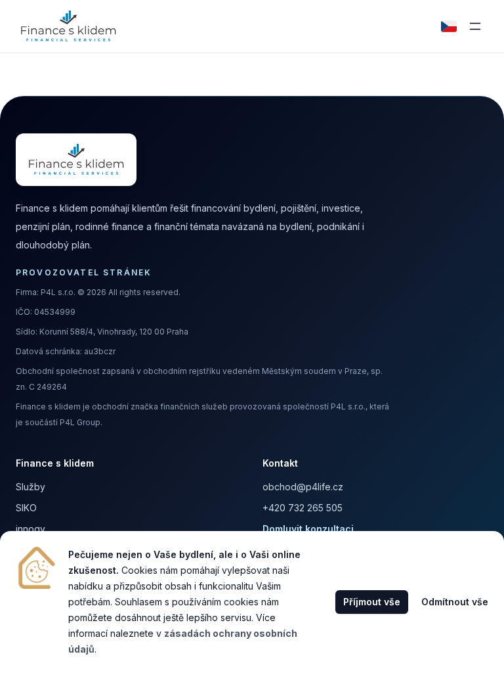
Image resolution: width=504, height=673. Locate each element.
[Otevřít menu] (475, 26)
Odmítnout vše (454, 601)
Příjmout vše (371, 601)
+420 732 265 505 (302, 507)
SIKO (26, 507)
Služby (30, 486)
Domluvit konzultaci (308, 528)
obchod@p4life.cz (302, 486)
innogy (30, 528)
